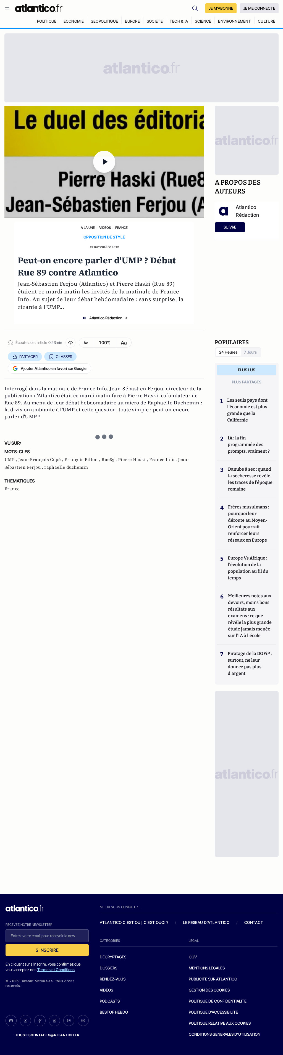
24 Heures (228, 352)
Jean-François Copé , (41, 460)
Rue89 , (109, 460)
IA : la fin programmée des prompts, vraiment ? (249, 444)
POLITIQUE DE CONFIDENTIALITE (218, 1001)
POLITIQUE (47, 21)
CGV (193, 957)
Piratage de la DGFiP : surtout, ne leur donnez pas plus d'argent (250, 663)
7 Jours (250, 352)
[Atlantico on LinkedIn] (54, 1020)
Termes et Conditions (56, 969)
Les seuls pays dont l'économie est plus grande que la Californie (247, 410)
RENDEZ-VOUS (112, 979)
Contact (253, 922)
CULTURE (266, 21)
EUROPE (132, 21)
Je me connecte (259, 8)
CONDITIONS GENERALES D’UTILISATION (224, 1034)
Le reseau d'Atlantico (206, 922)
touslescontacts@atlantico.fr (47, 1035)
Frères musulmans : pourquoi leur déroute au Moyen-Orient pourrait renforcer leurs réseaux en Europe (248, 523)
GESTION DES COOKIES (209, 990)
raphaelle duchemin (66, 467)
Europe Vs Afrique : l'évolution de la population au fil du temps (248, 567)
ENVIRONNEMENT (234, 21)
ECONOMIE (74, 21)
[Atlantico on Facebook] (39, 1020)
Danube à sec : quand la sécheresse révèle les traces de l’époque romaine (250, 479)
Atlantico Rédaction (105, 318)
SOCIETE (155, 21)
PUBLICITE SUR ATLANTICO (213, 979)
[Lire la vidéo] (104, 162)
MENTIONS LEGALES (207, 968)
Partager (28, 356)
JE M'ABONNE (221, 8)
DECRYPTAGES (113, 957)
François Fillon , (82, 460)
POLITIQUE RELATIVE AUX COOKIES (220, 1023)
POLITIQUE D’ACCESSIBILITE (213, 1012)
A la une (88, 228)
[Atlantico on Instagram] (68, 1020)
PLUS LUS (246, 369)
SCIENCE (203, 21)
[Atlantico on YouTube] (83, 1020)
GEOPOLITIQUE (104, 21)
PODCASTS (110, 1001)
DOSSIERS (108, 968)
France (121, 228)
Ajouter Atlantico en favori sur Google (54, 368)
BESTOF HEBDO (114, 1012)
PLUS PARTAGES (246, 382)
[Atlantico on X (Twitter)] (25, 1020)
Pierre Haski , (133, 460)
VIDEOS (106, 990)
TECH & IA (179, 21)
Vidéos (105, 228)
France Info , (163, 460)
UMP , (11, 460)
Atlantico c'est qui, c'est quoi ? (134, 922)
